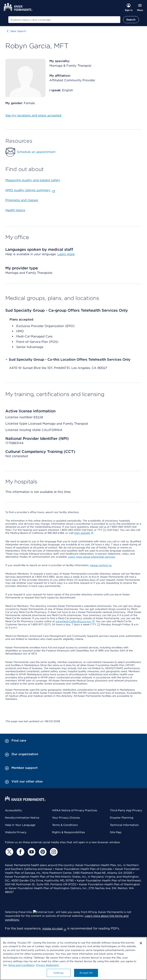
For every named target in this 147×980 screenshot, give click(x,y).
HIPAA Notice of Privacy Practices (74, 810)
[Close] (141, 943)
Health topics (15, 210)
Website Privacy (15, 832)
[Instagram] (53, 852)
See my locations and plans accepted (33, 115)
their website (82, 533)
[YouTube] (31, 852)
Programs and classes (21, 200)
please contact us (100, 565)
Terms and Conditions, (21, 965)
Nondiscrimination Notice (22, 817)
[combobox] (64, 19)
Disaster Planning (121, 817)
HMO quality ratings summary (28, 190)
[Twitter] (9, 852)
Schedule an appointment (36, 152)
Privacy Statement (47, 965)
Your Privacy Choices (66, 817)
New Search (18, 31)
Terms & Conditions (65, 824)
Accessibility (13, 810)
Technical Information (124, 824)
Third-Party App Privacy (126, 810)
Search (131, 19)
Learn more (65, 254)
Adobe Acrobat (52, 928)
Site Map (115, 832)
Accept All (85, 972)
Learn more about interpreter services (91, 556)
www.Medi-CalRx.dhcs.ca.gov (73, 621)
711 (104, 529)
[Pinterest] (42, 852)
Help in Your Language (20, 824)
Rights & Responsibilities (68, 832)
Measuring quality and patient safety (32, 180)
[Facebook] (20, 852)
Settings (58, 972)
